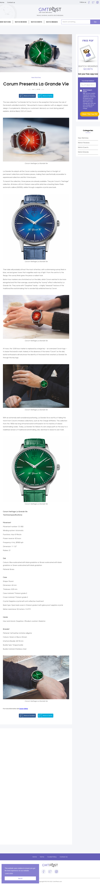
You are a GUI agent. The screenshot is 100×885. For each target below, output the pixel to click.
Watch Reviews (84, 143)
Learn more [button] (9, 873)
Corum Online (23, 708)
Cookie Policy (52, 857)
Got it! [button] (20, 878)
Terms (42, 857)
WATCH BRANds (52, 22)
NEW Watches (5, 22)
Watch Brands (83, 152)
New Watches (83, 138)
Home (2, 2)
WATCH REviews (21, 22)
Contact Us (63, 857)
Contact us (11, 2)
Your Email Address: (88, 81)
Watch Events (36, 22)
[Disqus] (36, 758)
